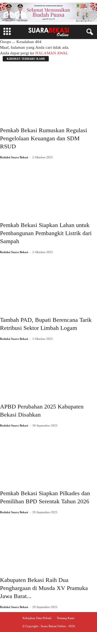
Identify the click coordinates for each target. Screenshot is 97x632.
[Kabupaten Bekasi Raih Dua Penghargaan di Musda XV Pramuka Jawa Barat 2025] (48, 543)
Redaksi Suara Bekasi (14, 157)
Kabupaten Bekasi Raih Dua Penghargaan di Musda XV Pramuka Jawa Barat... (44, 588)
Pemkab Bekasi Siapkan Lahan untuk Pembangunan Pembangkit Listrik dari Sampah (46, 233)
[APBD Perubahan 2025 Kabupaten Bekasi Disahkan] (48, 369)
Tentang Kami (65, 618)
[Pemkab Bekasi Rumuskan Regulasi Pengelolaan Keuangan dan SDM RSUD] (48, 93)
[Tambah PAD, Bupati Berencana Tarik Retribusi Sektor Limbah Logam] (48, 283)
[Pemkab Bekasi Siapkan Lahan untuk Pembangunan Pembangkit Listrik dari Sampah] (48, 188)
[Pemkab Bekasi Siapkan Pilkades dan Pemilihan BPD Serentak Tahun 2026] (48, 456)
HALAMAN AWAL (51, 53)
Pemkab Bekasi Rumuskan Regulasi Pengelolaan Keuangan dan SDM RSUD (43, 138)
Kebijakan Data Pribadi (37, 618)
